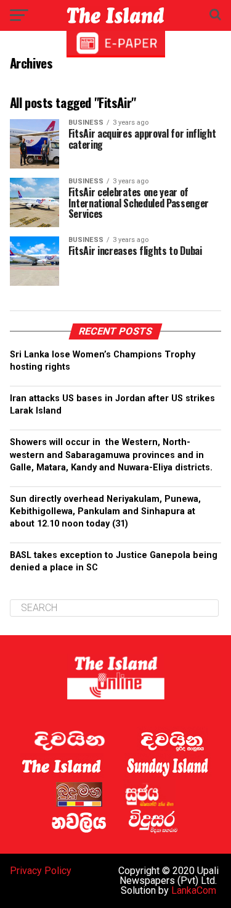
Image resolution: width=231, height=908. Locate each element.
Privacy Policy (40, 871)
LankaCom (193, 890)
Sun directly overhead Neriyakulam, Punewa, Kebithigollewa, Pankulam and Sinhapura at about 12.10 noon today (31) (105, 511)
